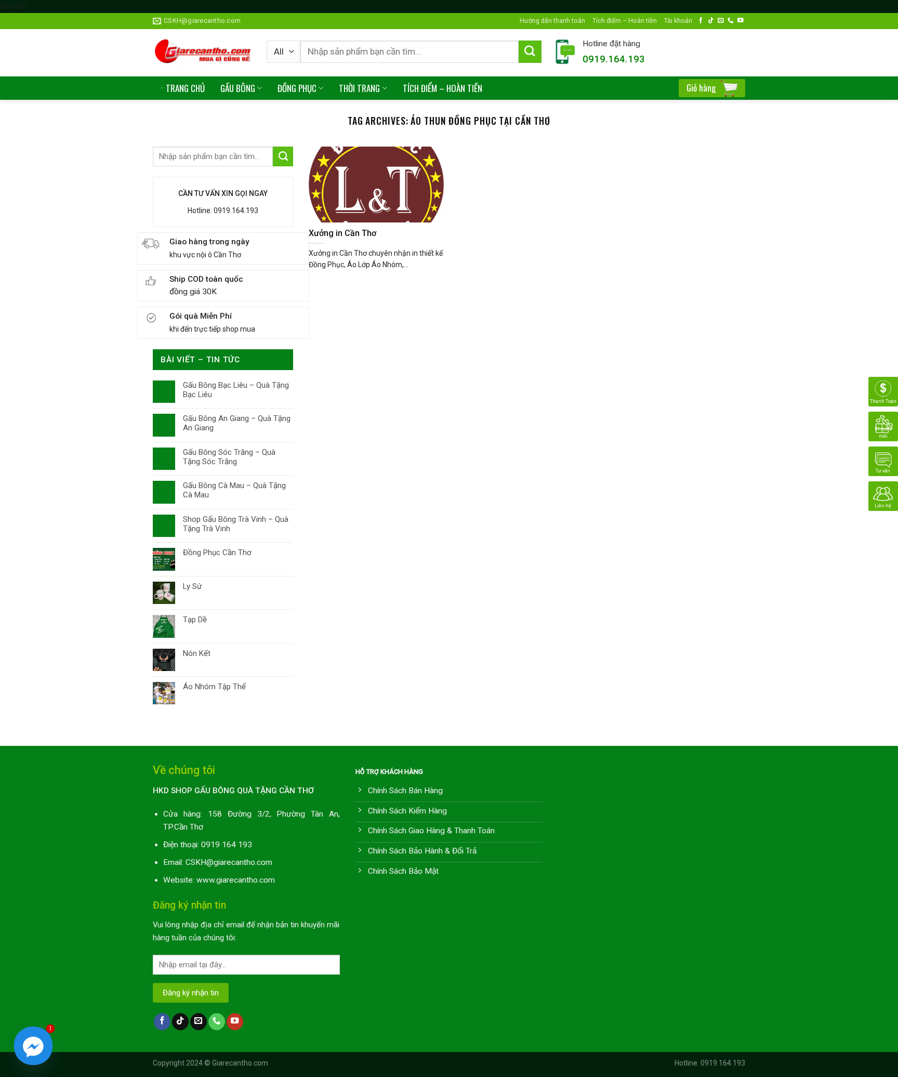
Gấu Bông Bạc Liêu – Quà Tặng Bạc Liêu (236, 389)
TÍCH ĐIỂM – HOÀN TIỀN (442, 88)
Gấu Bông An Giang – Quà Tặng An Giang (236, 423)
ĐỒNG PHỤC (297, 88)
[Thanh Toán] (883, 391)
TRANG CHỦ (185, 88)
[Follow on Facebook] (701, 20)
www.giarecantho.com (235, 880)
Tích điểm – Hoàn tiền (624, 20)
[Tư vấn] (883, 461)
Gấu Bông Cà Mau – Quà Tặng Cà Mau (234, 490)
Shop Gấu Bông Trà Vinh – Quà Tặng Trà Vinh (235, 524)
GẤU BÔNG (237, 88)
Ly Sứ (192, 586)
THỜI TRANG (359, 88)
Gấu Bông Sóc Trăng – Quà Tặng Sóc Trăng (229, 457)
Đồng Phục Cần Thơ (217, 552)
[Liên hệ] (883, 496)
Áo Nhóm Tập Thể (214, 686)
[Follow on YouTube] (740, 20)
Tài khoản (678, 20)
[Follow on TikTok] (711, 20)
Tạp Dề (195, 619)
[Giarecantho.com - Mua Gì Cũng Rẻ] (202, 53)
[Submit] (530, 52)
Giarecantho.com (240, 1063)
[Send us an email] (721, 20)
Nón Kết (196, 653)
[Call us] (731, 20)
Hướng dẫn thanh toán (552, 20)
